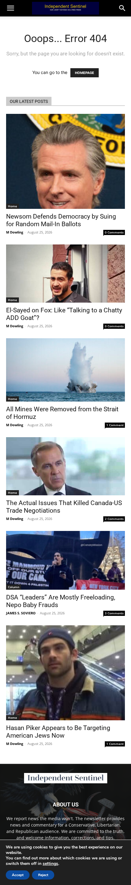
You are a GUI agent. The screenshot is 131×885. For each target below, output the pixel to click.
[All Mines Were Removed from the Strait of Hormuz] (65, 370)
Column (13, 587)
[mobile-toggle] (10, 8)
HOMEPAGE (84, 73)
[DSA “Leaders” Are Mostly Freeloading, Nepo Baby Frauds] (65, 560)
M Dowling (14, 232)
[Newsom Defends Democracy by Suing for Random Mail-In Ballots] (65, 161)
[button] (122, 8)
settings (50, 863)
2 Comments (114, 519)
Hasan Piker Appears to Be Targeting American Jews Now (58, 731)
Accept (17, 875)
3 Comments (114, 613)
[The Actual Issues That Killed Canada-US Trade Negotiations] (65, 466)
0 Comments (114, 232)
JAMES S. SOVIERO (21, 613)
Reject (43, 875)
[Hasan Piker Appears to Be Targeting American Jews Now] (65, 672)
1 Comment (115, 425)
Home (12, 206)
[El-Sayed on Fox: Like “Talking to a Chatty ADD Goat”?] (65, 273)
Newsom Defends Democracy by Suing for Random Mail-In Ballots (61, 220)
